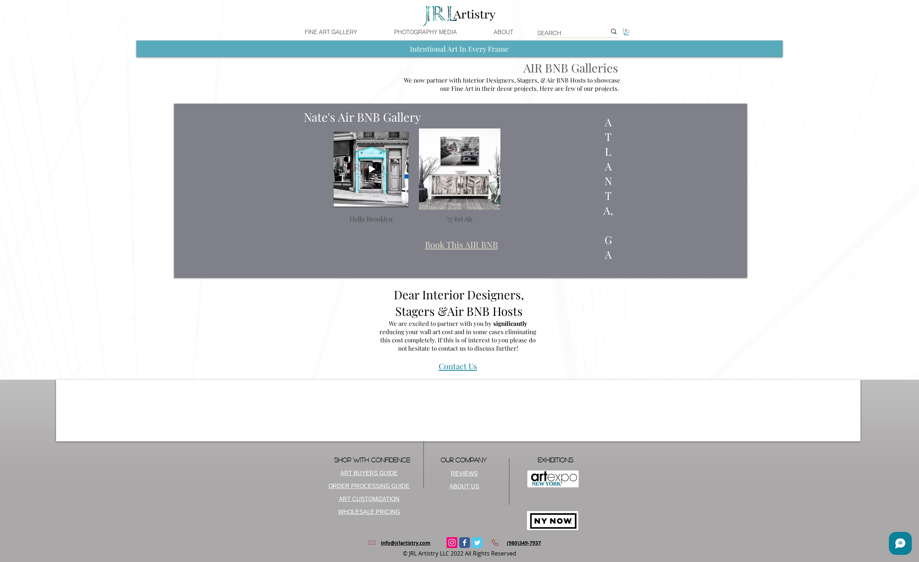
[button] (626, 32)
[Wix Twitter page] (477, 542)
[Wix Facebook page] (464, 542)
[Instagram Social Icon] (452, 542)
